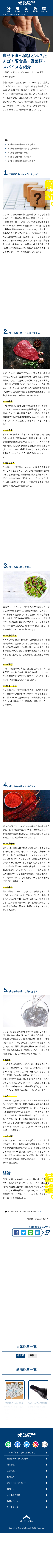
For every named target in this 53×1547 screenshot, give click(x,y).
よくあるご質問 (13, 1495)
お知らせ (11, 1489)
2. (9, 148)
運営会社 (11, 1465)
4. (9, 157)
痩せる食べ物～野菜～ (19, 153)
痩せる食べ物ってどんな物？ (22, 144)
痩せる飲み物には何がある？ (22, 161)
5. (9, 161)
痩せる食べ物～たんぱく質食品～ (24, 148)
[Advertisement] (26, 1286)
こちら (38, 1211)
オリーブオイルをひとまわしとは (21, 1452)
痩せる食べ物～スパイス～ (21, 157)
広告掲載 (11, 1471)
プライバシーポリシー (16, 1483)
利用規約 (11, 1477)
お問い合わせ (12, 1501)
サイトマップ (12, 1507)
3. (9, 153)
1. (9, 144)
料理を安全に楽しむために (18, 1458)
